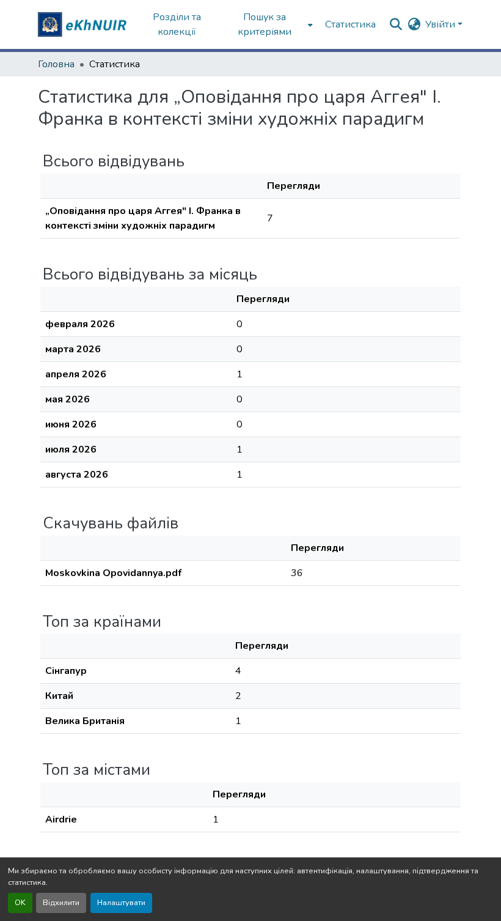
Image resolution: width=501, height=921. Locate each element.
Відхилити (61, 902)
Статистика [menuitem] (350, 24)
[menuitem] (268, 24)
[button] (84, 24)
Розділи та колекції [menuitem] (177, 24)
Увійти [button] (441, 24)
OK (20, 902)
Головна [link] (56, 64)
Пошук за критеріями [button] (264, 24)
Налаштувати (121, 902)
